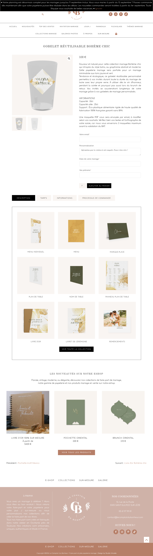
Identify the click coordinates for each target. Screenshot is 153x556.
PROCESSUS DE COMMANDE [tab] (96, 198)
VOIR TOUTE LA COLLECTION (76, 349)
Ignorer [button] (98, 9)
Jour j (87, 26)
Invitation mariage (69, 26)
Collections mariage (46, 34)
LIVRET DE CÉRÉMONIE (76, 342)
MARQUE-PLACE (117, 252)
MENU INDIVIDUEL (35, 252)
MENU (76, 252)
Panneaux (101, 26)
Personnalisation (86, 146)
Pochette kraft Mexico (28, 463)
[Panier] (116, 33)
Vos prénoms (85, 170)
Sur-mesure (103, 34)
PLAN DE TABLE (36, 297)
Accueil (13, 26)
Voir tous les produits (76, 452)
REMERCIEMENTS (117, 342)
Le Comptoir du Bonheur (76, 12)
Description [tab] (23, 198)
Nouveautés (28, 26)
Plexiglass (116, 26)
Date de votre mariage (89, 159)
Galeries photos (70, 34)
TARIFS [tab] (43, 198)
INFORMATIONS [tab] (64, 198)
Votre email (84, 134)
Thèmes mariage (135, 26)
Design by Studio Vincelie (107, 553)
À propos (87, 34)
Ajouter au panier (99, 186)
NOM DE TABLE (76, 297)
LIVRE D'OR (36, 342)
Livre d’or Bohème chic (135, 463)
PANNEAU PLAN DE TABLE (117, 297)
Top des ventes (46, 26)
